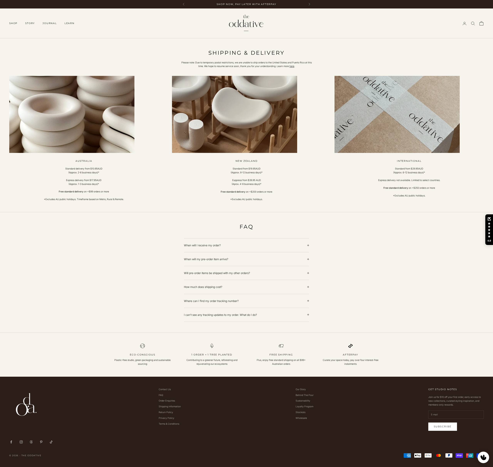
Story (30, 23)
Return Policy (166, 412)
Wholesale (301, 418)
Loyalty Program (304, 406)
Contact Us (165, 389)
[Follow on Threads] (31, 442)
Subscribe (442, 426)
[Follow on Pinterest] (41, 442)
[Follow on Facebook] (11, 442)
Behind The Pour (305, 395)
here (291, 66)
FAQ (161, 395)
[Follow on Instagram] (21, 442)
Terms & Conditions (169, 423)
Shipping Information (170, 406)
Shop (13, 23)
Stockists (300, 412)
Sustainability (303, 400)
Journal (50, 23)
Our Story (301, 389)
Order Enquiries (167, 400)
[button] (489, 229)
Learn (70, 23)
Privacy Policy (166, 418)
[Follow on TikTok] (51, 442)
